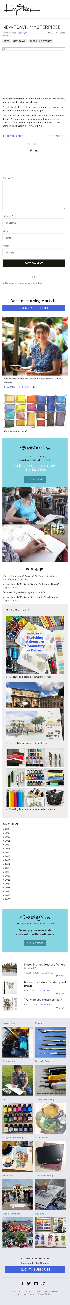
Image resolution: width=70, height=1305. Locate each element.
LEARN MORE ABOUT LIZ (19, 387)
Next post (56, 136)
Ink (3, 1099)
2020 (7, 876)
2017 (7, 864)
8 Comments (44, 990)
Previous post (14, 136)
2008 (7, 829)
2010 (7, 837)
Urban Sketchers (11, 1213)
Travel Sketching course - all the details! (28, 743)
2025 (7, 895)
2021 (7, 879)
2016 (7, 860)
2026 (7, 899)
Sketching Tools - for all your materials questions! (33, 809)
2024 (7, 891)
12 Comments (48, 973)
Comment (7, 178)
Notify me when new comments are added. (22, 283)
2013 (7, 848)
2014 (7, 852)
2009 (7, 833)
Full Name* (7, 216)
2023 (7, 887)
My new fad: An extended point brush (45, 983)
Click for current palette (16, 431)
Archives (22, 1294)
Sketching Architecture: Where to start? (45, 966)
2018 (7, 868)
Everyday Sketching (12, 1137)
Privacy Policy (44, 1294)
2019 (7, 872)
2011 (7, 840)
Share (62, 32)
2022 (7, 883)
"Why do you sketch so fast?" (43, 1000)
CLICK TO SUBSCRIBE (34, 308)
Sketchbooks (42, 1137)
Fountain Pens (42, 1061)
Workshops (8, 1175)
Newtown (19, 41)
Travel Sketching (44, 1175)
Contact (31, 1294)
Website (6, 245)
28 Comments (45, 1004)
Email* (5, 230)
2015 (7, 856)
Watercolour (8, 1023)
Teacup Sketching (44, 1099)
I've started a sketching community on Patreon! (31, 676)
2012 (7, 844)
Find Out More (35, 479)
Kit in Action (8, 1061)
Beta (6, 41)
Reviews (39, 1213)
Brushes (39, 1023)
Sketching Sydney (41, 41)
